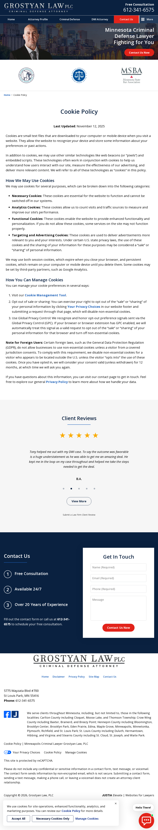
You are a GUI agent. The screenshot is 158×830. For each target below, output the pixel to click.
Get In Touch (118, 556)
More (150, 19)
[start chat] (146, 820)
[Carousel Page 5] (94, 489)
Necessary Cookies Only (52, 818)
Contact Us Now (139, 52)
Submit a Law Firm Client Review (79, 514)
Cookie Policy (52, 752)
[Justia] (15, 714)
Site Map (94, 676)
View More (79, 501)
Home (11, 19)
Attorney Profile (38, 19)
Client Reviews (79, 418)
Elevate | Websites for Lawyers (128, 795)
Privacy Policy (57, 382)
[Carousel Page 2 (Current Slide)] (71, 489)
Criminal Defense (70, 19)
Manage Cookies (76, 752)
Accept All (18, 818)
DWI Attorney (100, 19)
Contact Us (126, 19)
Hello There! (143, 807)
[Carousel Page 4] (87, 489)
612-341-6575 (138, 9)
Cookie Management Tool (45, 295)
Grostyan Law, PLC (41, 795)
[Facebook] (7, 714)
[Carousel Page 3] (79, 489)
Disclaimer (59, 676)
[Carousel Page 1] (63, 489)
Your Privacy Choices (83, 307)
